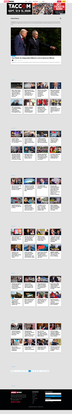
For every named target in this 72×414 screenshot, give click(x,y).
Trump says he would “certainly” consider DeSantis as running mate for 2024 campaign (55, 239)
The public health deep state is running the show (42, 187)
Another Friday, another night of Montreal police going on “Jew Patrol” (17, 140)
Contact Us (34, 399)
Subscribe (33, 396)
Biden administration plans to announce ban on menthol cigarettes (29, 301)
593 (22, 371)
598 (34, 371)
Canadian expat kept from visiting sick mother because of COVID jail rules (55, 156)
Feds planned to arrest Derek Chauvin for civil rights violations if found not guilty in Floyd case (29, 333)
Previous (12, 371)
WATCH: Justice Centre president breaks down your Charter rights (42, 238)
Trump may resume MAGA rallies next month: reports (42, 348)
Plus (40, 1)
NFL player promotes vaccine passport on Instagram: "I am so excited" (55, 348)
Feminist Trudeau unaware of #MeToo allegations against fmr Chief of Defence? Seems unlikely (55, 333)
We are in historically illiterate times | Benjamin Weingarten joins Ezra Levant (17, 187)
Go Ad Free (13, 79)
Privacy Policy (34, 393)
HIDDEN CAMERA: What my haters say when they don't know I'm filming (54, 254)
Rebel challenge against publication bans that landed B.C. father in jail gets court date (55, 207)
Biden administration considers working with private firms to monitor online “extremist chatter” (55, 93)
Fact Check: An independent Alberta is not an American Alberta (33, 58)
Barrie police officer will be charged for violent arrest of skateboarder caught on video (55, 286)
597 (32, 371)
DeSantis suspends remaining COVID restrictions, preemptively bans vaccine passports (29, 110)
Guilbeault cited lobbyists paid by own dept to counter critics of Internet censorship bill (42, 110)
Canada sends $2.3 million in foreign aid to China (16, 206)
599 (36, 371)
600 (38, 371)
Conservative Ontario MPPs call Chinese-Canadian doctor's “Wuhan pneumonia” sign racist (42, 255)
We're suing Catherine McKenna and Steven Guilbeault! (16, 348)
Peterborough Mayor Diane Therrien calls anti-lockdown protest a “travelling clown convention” (42, 157)
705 (42, 371)
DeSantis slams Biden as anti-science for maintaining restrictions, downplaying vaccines (42, 93)
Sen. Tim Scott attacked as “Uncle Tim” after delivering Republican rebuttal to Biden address (42, 333)
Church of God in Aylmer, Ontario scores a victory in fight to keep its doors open (29, 141)
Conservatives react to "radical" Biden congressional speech (29, 348)
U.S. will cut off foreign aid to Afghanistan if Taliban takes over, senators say (16, 302)
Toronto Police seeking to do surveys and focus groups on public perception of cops (55, 110)
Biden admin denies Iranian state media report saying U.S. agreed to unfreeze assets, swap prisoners (16, 93)
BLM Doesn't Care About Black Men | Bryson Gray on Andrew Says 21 (29, 156)
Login (33, 402)
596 (29, 371)
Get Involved (35, 1)
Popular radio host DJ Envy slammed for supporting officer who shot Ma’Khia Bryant (29, 239)
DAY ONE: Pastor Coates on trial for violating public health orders (54, 140)
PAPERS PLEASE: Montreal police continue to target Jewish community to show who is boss (29, 207)
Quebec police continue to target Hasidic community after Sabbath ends (29, 285)
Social (33, 401)
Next (47, 371)
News (26, 1)
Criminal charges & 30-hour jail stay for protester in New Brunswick (16, 332)
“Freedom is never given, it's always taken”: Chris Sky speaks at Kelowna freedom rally (42, 207)
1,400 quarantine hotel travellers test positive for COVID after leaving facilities (42, 140)
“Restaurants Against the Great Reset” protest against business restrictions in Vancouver (16, 286)
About (43, 1)
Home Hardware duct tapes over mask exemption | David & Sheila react (16, 238)
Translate (51, 401)
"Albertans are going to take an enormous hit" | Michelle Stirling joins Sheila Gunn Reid (29, 188)
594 (25, 371)
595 (27, 371)
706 (45, 371)
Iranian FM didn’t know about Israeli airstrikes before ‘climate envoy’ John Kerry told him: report (29, 255)
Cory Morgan (15, 60)
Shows (30, 1)
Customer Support (34, 398)
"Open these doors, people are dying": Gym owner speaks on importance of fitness (42, 286)
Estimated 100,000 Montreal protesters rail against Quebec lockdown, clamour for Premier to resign (16, 157)
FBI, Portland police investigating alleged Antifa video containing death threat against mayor (16, 110)
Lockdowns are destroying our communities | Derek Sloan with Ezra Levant (16, 255)
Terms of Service (34, 395)
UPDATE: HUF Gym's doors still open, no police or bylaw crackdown (42, 301)
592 (20, 371)
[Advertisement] (36, 73)
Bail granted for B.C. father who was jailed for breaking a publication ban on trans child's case (29, 93)
